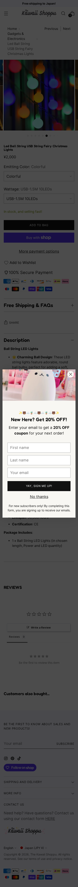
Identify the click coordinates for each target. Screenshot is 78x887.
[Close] (70, 374)
